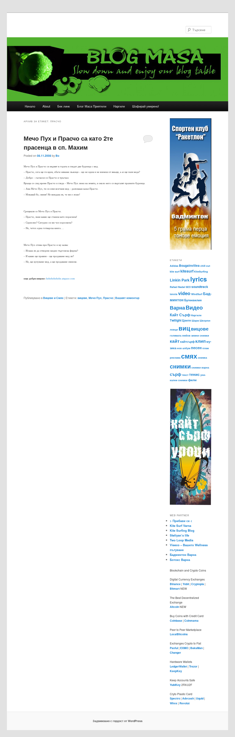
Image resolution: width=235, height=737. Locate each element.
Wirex (173, 703)
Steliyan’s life (179, 535)
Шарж (195, 320)
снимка (202, 357)
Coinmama (191, 620)
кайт (174, 341)
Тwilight (175, 320)
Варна (177, 307)
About (46, 106)
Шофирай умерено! (145, 106)
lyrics (198, 278)
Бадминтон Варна (183, 554)
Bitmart (175, 588)
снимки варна (200, 367)
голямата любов (180, 335)
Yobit (186, 584)
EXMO (184, 648)
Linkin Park (180, 280)
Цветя (186, 320)
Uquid (200, 698)
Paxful (174, 648)
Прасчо (108, 298)
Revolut (184, 703)
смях (189, 356)
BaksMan (196, 648)
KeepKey (176, 671)
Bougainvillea (189, 265)
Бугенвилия (193, 300)
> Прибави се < (181, 521)
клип (200, 341)
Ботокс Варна (180, 559)
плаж (205, 348)
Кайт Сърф (180, 314)
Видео (194, 307)
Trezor (193, 666)
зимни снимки (200, 335)
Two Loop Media (181, 540)
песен (196, 347)
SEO (188, 287)
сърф (175, 374)
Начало (30, 106)
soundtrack (199, 286)
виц (184, 328)
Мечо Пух (95, 298)
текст (185, 375)
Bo (57, 156)
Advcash (188, 698)
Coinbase (176, 620)
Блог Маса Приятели (91, 106)
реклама (175, 357)
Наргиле (119, 106)
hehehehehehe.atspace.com (60, 278)
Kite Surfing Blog (182, 530)
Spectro (175, 698)
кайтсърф (187, 341)
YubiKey (175, 685)
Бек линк (63, 106)
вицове (82, 298)
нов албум (183, 348)
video (184, 293)
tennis (173, 294)
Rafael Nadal (177, 287)
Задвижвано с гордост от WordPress (118, 721)
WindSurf (196, 294)
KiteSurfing (201, 271)
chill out (205, 265)
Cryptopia (197, 584)
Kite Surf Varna (180, 525)
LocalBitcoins (179, 634)
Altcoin (174, 607)
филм (192, 380)
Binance (175, 584)
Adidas (174, 265)
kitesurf (186, 271)
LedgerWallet (178, 666)
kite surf (175, 271)
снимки (180, 366)
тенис (194, 374)
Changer (175, 652)
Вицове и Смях (53, 298)
